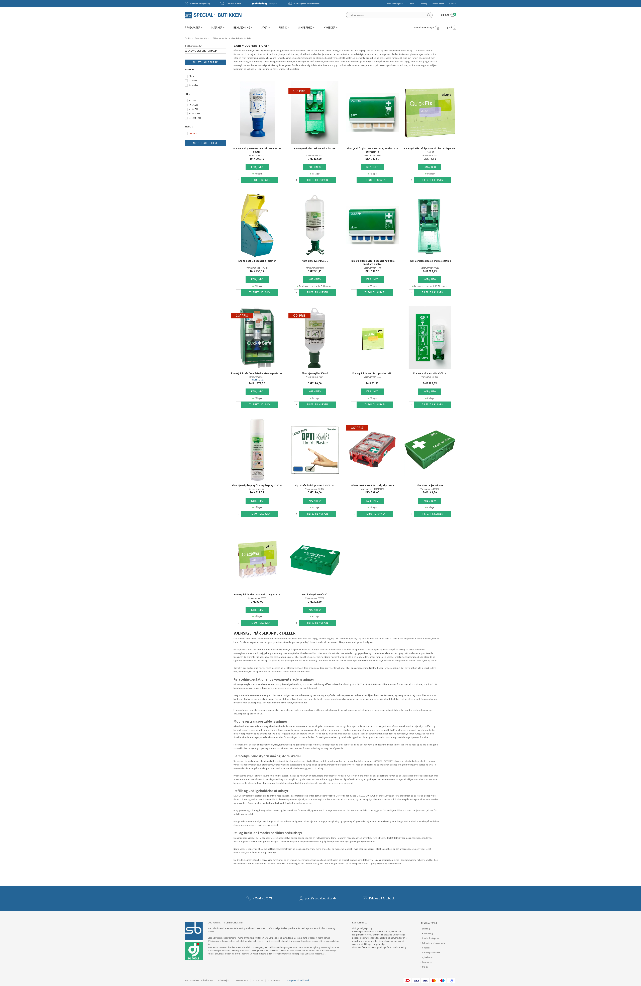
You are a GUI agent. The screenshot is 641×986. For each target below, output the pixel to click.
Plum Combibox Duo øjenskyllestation (430, 261)
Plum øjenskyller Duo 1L (314, 261)
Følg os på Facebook (382, 898)
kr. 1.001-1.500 (195, 118)
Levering (423, 3)
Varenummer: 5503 (372, 267)
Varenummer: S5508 (257, 598)
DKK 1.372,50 (257, 383)
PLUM (434, 684)
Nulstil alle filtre (205, 62)
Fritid (283, 28)
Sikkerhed (305, 28)
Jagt (264, 28)
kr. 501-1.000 (194, 113)
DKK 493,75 (257, 271)
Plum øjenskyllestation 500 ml (430, 373)
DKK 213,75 (257, 492)
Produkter (192, 28)
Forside (188, 38)
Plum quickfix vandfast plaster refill (372, 373)
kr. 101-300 (193, 104)
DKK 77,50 (430, 159)
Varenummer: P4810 (430, 267)
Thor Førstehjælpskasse (429, 485)
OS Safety (193, 80)
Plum (191, 76)
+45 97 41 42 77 (262, 898)
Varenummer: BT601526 (257, 267)
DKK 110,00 (315, 383)
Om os (411, 3)
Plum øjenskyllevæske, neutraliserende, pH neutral (257, 150)
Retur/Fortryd (438, 3)
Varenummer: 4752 (257, 155)
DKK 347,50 (372, 271)
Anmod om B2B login (424, 27)
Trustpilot (273, 3)
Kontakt (452, 3)
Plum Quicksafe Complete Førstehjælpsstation (257, 373)
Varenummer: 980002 (314, 598)
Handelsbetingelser (395, 3)
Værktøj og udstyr (202, 38)
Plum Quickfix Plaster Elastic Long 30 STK (257, 594)
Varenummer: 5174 (257, 376)
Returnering (427, 933)
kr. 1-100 (192, 100)
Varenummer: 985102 (314, 489)
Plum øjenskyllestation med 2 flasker (314, 148)
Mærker (216, 28)
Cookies (426, 947)
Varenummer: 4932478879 (372, 489)
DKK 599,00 (372, 492)
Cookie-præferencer (431, 952)
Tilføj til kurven (259, 180)
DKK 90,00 (257, 602)
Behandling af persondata (433, 943)
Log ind (448, 27)
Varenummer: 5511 (372, 376)
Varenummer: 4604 (314, 376)
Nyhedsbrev (427, 957)
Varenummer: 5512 (429, 155)
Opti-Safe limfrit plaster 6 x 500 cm (314, 485)
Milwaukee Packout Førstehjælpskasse (372, 485)
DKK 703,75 (430, 271)
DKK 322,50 (315, 602)
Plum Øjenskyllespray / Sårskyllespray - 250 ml (257, 485)
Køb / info (257, 167)
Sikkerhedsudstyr (220, 38)
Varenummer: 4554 (257, 489)
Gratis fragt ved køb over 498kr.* (306, 3)
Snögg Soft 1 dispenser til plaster (257, 261)
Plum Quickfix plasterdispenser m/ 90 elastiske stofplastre (372, 150)
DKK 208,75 (257, 159)
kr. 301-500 (193, 109)
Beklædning (241, 28)
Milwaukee (193, 85)
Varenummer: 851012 (429, 489)
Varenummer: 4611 (429, 376)
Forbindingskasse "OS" (315, 594)
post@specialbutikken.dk (320, 898)
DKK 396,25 (430, 383)
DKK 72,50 (372, 383)
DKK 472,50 (315, 159)
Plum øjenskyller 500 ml (315, 373)
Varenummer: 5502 (372, 155)
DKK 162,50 (430, 492)
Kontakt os (427, 962)
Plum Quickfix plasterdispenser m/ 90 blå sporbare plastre (372, 262)
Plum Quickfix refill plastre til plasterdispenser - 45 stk (430, 150)
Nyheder (329, 28)
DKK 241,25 (315, 271)
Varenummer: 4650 (314, 155)
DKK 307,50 (372, 159)
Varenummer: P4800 (315, 267)
